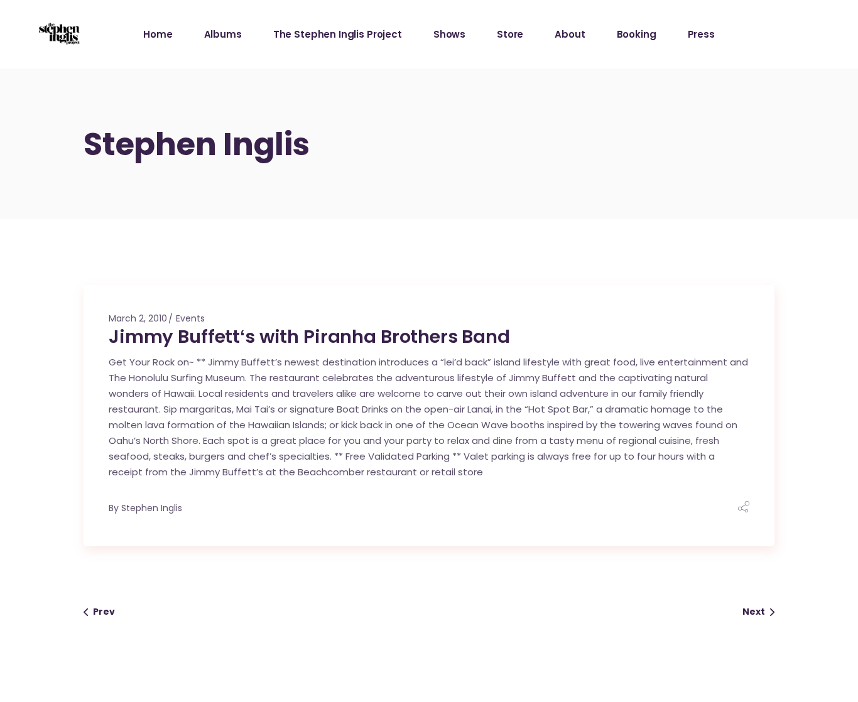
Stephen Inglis (151, 508)
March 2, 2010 (138, 318)
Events (190, 318)
